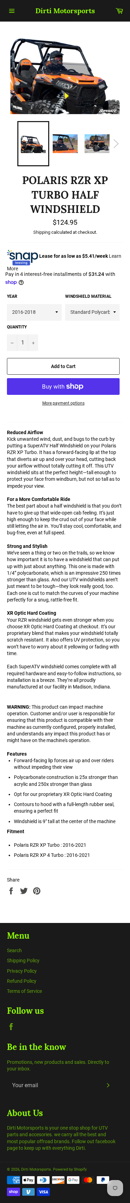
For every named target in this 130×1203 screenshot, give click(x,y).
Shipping (41, 232)
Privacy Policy (22, 971)
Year (12, 296)
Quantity (17, 327)
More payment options (63, 403)
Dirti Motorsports (65, 10)
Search (14, 950)
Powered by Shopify (70, 1169)
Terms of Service (24, 991)
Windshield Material (88, 296)
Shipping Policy (23, 960)
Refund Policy (21, 981)
